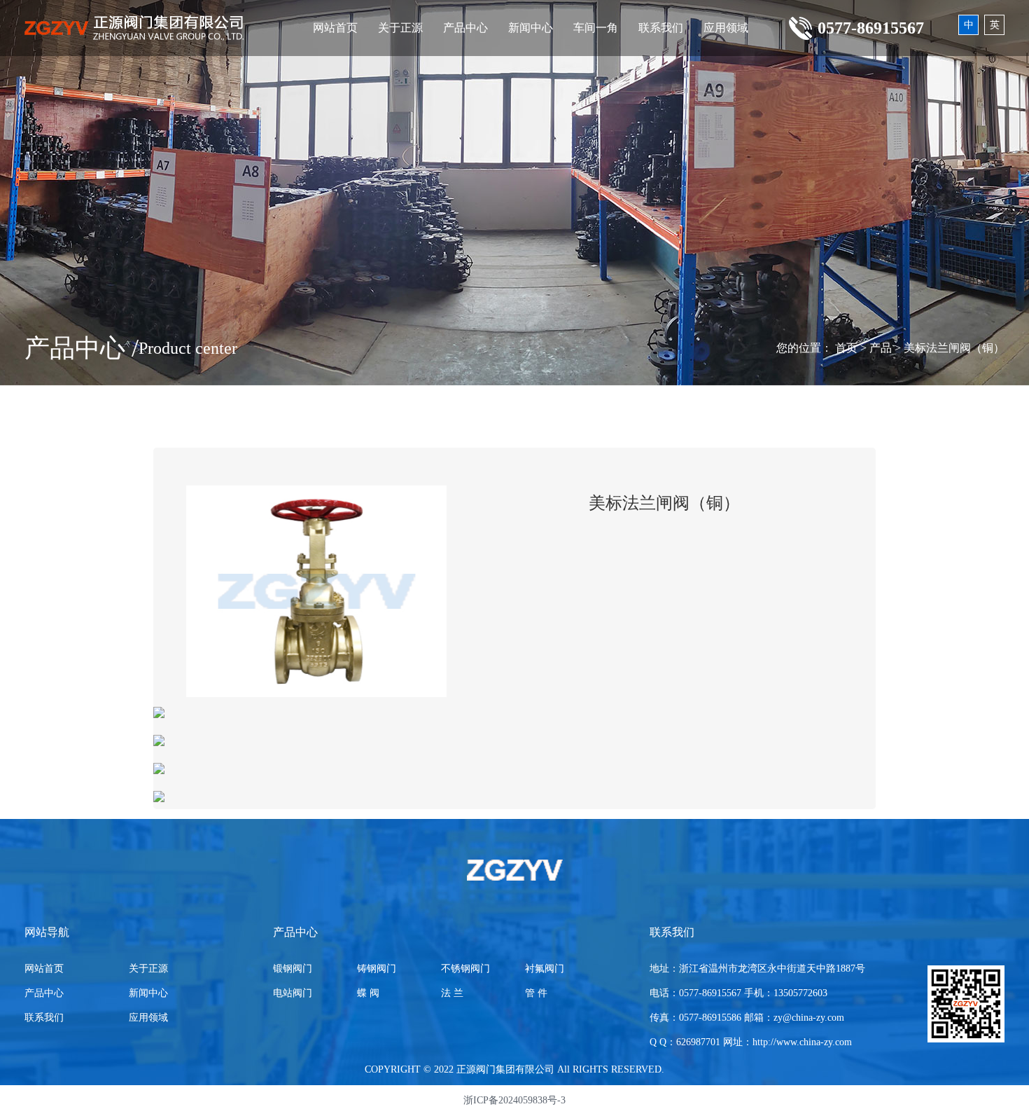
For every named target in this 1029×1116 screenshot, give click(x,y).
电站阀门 (292, 993)
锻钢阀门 (292, 968)
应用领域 (726, 28)
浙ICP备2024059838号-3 (514, 1100)
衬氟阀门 (544, 968)
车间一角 (595, 28)
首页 (846, 348)
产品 (880, 348)
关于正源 (400, 28)
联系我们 (660, 28)
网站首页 (335, 28)
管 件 (536, 993)
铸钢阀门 (376, 968)
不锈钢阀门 (465, 968)
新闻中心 (530, 28)
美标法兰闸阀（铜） (954, 348)
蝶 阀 (368, 993)
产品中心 (465, 28)
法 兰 (452, 993)
